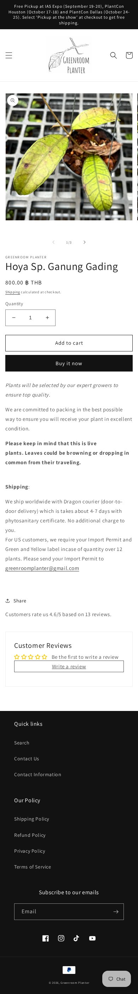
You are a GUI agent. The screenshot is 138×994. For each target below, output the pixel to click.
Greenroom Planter (75, 982)
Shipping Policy (31, 819)
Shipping (12, 292)
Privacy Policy (29, 851)
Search (22, 743)
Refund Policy (30, 835)
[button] (9, 55)
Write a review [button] (69, 666)
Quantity (14, 304)
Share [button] (20, 600)
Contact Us (26, 758)
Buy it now (69, 363)
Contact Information (37, 774)
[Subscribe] (115, 911)
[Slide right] (84, 242)
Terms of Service (32, 867)
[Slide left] (53, 242)
